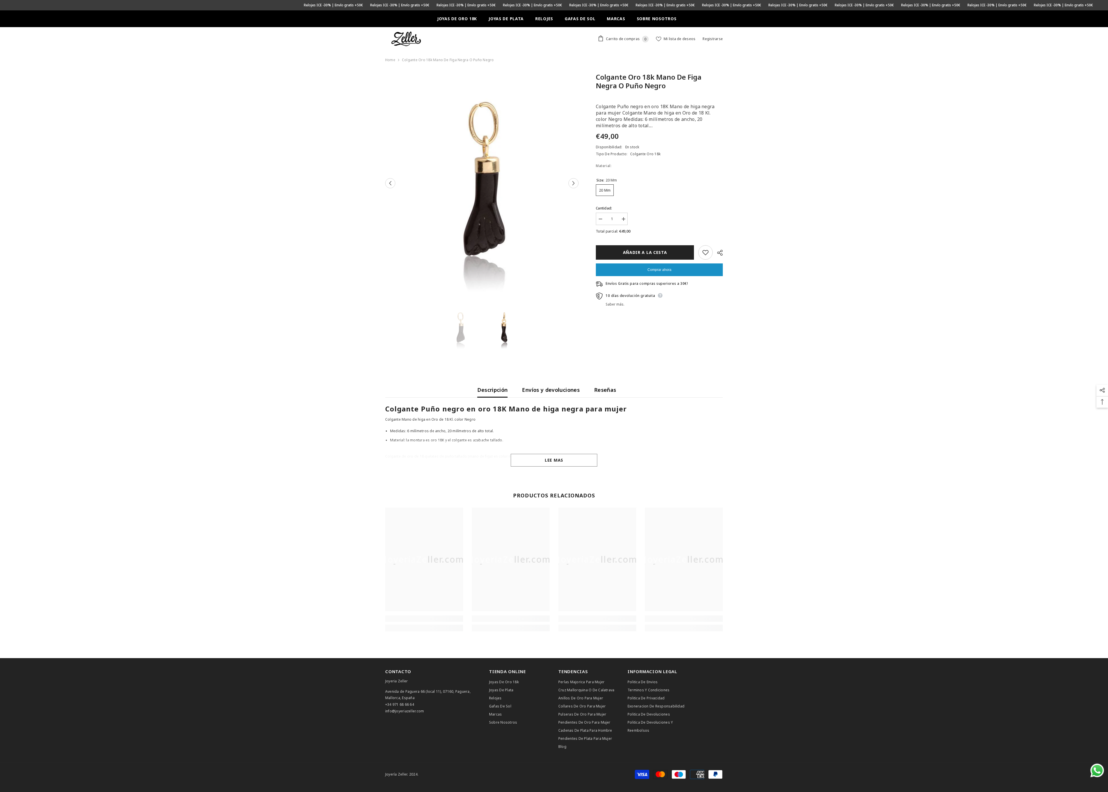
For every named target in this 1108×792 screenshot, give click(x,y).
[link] (424, 618)
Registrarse (713, 38)
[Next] (573, 183)
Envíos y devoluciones (551, 389)
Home (390, 59)
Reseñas (605, 389)
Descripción (492, 389)
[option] (482, 183)
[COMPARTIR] (718, 253)
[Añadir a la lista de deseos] (705, 252)
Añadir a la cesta (645, 252)
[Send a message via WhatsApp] (1097, 770)
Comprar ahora (659, 270)
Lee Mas (554, 460)
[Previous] (390, 183)
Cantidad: (604, 208)
